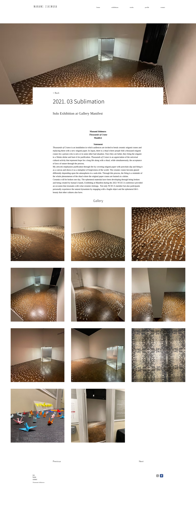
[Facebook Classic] (161, 475)
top (34, 475)
